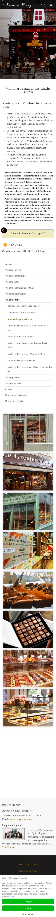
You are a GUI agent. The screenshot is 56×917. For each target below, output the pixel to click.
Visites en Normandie (15, 293)
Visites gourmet (12, 299)
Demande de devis (14, 401)
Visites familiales (13, 383)
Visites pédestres (13, 377)
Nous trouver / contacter (16, 395)
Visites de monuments (15, 275)
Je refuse (28, 908)
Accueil (9, 263)
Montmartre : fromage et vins (21, 312)
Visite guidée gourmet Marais (21, 360)
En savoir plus (28, 914)
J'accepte (28, 901)
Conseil (8, 389)
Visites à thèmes (12, 281)
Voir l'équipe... (9, 847)
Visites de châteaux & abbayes (19, 287)
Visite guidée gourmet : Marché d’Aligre (26, 353)
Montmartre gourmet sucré (19, 318)
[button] (51, 270)
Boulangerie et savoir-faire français (23, 305)
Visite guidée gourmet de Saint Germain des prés (28, 327)
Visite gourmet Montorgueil (20, 336)
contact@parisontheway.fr (22, 819)
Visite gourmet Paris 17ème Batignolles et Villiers (27, 345)
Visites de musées (13, 269)
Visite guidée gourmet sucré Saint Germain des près (29, 369)
